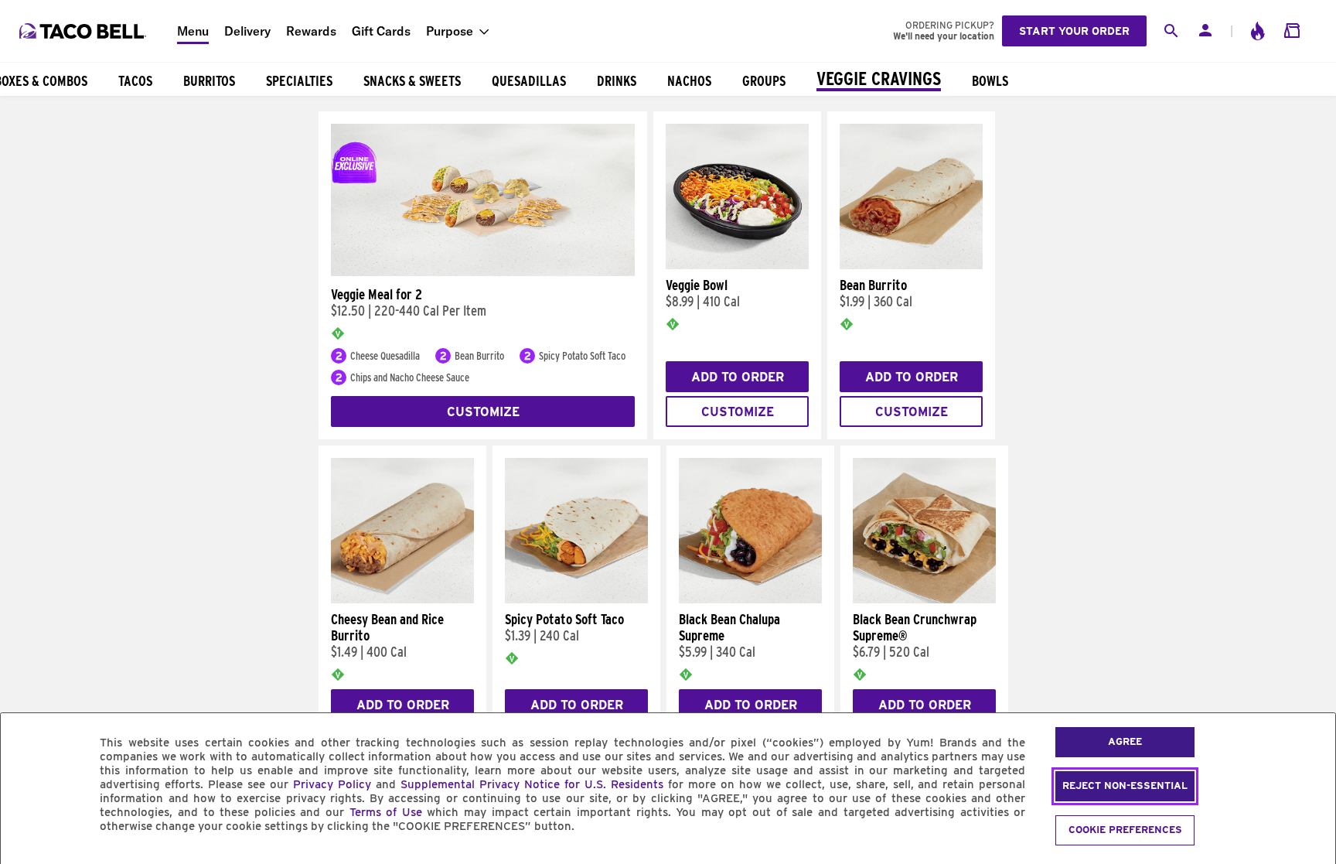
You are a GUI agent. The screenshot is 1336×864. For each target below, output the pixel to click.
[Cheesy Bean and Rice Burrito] (402, 599)
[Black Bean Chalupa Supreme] (750, 599)
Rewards (311, 31)
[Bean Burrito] (911, 265)
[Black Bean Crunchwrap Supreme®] (924, 599)
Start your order (1074, 31)
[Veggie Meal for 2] (483, 272)
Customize (483, 412)
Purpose (449, 31)
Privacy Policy (332, 784)
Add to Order (737, 377)
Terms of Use (385, 812)
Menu (193, 31)
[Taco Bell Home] (84, 31)
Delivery (247, 31)
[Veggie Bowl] (737, 265)
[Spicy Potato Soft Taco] (576, 599)
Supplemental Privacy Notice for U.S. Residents (531, 784)
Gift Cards (381, 31)
